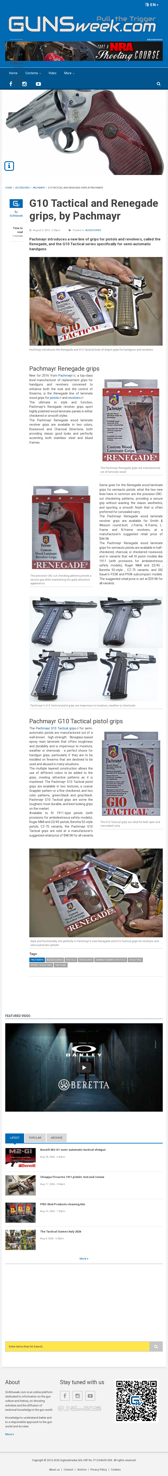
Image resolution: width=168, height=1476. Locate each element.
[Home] (82, 22)
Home (13, 73)
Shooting (135, 959)
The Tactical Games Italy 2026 (60, 1231)
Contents (31, 73)
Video (52, 73)
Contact (68, 1469)
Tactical (60, 965)
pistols (55, 397)
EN (152, 4)
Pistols (71, 959)
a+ (20, 54)
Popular (35, 1137)
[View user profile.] (16, 203)
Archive (56, 1137)
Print (20, 46)
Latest (17, 1137)
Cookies (116, 1469)
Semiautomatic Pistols (111, 959)
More (68, 73)
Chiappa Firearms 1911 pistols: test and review (72, 1177)
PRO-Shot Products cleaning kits (62, 1204)
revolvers (75, 397)
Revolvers (85, 959)
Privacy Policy (98, 1469)
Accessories (93, 230)
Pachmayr (66, 375)
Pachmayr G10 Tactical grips (57, 728)
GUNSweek (16, 215)
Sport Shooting (41, 965)
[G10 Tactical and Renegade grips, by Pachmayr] (96, 301)
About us (54, 1469)
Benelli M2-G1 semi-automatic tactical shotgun (73, 1149)
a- (15, 54)
